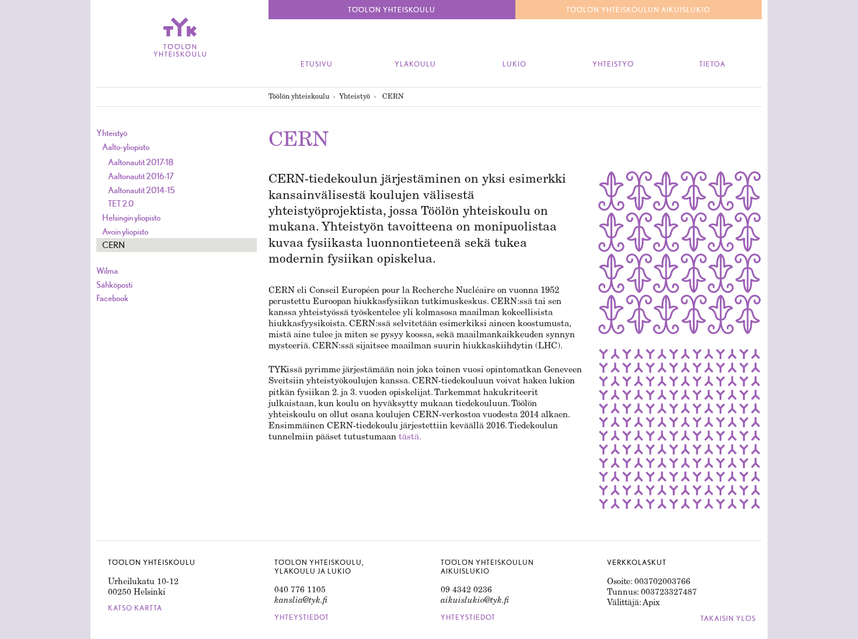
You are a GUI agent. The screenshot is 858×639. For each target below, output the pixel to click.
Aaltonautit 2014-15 (141, 190)
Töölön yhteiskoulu (298, 96)
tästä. (410, 436)
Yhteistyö (613, 64)
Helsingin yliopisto (131, 217)
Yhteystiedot (301, 617)
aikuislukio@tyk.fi (475, 600)
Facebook (112, 298)
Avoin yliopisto (125, 231)
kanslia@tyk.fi (301, 600)
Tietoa (712, 64)
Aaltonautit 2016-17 (141, 176)
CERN (113, 245)
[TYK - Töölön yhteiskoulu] (179, 37)
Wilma (107, 270)
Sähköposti (114, 284)
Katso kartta (135, 608)
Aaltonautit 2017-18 (140, 162)
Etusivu (317, 64)
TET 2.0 (121, 203)
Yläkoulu (415, 64)
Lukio (514, 64)
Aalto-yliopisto (125, 147)
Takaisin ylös (728, 618)
